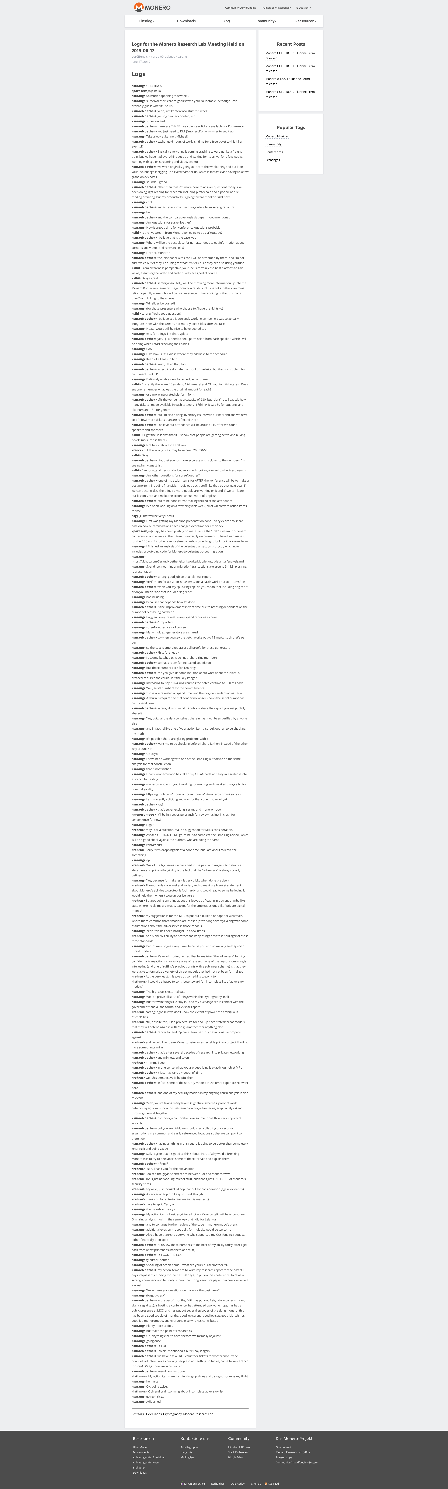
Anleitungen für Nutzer (146, 1462)
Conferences (274, 152)
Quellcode (237, 1483)
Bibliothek (139, 1467)
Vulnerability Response (275, 7)
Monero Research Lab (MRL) (293, 1452)
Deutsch (304, 7)
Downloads (186, 21)
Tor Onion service (194, 1483)
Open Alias (282, 1447)
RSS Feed (273, 1483)
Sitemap (256, 1483)
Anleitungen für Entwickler (149, 1457)
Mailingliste (187, 1457)
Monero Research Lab (198, 1414)
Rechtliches (218, 1483)
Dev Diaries (154, 1414)
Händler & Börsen (239, 1447)
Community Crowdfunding (240, 7)
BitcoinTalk (234, 1457)
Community (265, 21)
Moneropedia (141, 1452)
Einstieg (145, 21)
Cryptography (172, 1414)
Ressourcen (304, 21)
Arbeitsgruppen (190, 1447)
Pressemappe (284, 1457)
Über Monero (141, 1447)
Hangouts (186, 1452)
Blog (226, 21)
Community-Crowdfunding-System (297, 1462)
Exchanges (272, 160)
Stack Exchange (237, 1452)
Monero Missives (277, 136)
